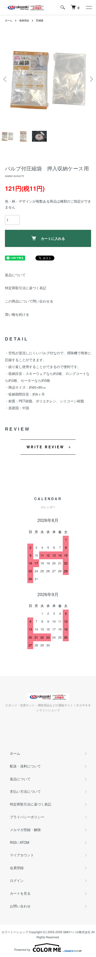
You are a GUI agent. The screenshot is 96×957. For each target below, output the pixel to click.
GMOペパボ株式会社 (77, 932)
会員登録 (17, 867)
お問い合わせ (20, 905)
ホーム (8, 20)
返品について (15, 274)
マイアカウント (22, 854)
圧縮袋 (39, 20)
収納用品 (24, 20)
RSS (13, 842)
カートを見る (20, 893)
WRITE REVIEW (45, 446)
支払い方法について (25, 791)
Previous (5, 79)
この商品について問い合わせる (29, 301)
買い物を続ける (17, 314)
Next (90, 79)
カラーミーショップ (14, 932)
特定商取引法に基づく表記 (25, 287)
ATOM (24, 842)
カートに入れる (53, 238)
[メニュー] (88, 7)
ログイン (17, 880)
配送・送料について (25, 766)
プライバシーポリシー (27, 816)
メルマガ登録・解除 (25, 829)
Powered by (22, 949)
